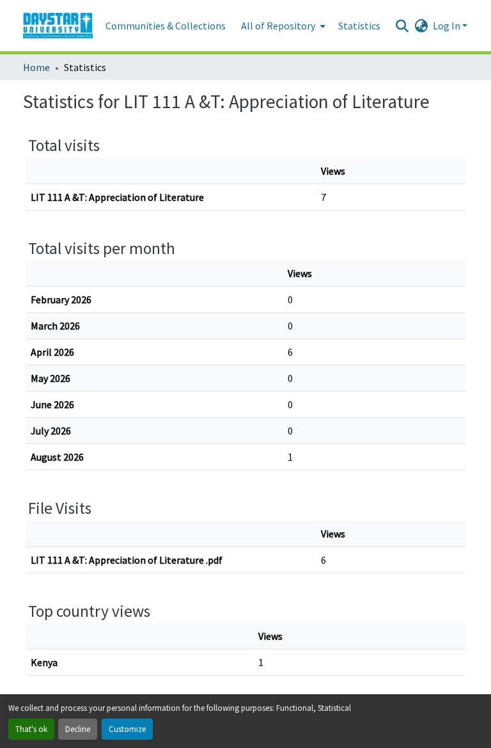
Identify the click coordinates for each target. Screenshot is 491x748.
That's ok (31, 729)
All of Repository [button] (278, 25)
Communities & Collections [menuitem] (165, 25)
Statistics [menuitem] (359, 25)
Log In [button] (447, 25)
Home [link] (36, 67)
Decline (77, 729)
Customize (127, 729)
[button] (58, 25)
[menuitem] (281, 25)
